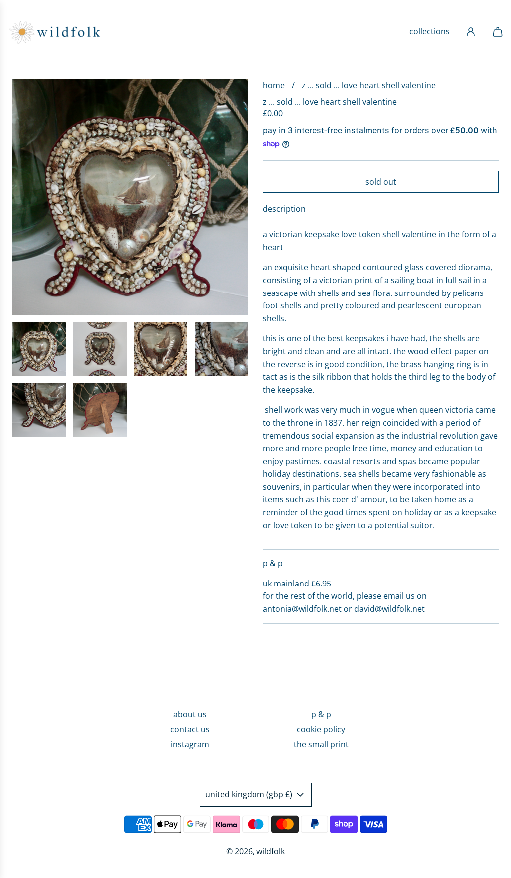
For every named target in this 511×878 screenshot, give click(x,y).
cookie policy (321, 729)
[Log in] (470, 31)
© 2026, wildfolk (255, 851)
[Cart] (494, 31)
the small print (321, 744)
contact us (190, 729)
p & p (321, 714)
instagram (190, 744)
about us (190, 714)
